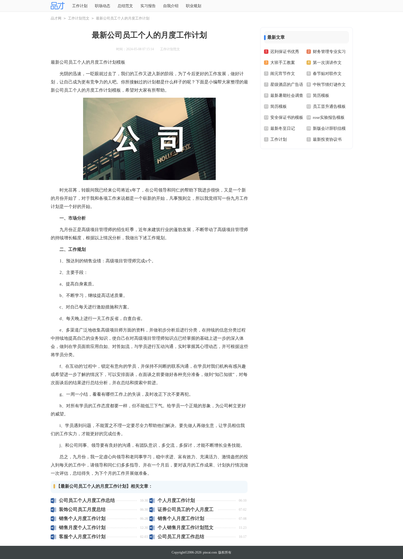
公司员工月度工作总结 (181, 536)
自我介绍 (170, 6)
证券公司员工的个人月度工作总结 (186, 509)
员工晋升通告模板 (329, 106)
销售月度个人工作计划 (82, 527)
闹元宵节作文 (282, 73)
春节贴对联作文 (327, 73)
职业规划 (193, 6)
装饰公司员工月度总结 (82, 509)
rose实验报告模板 (329, 117)
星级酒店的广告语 (286, 84)
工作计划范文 (78, 18)
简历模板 (321, 95)
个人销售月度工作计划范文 (186, 527)
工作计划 (79, 6)
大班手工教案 (282, 62)
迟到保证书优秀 (284, 51)
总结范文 (125, 6)
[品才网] (58, 6)
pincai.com (210, 552)
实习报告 (148, 6)
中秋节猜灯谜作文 (329, 84)
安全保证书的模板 (286, 117)
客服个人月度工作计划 (82, 536)
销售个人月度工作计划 (82, 518)
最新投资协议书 (327, 139)
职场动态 (102, 6)
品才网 (56, 18)
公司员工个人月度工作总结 (87, 500)
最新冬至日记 (282, 128)
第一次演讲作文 (327, 62)
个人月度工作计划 (176, 500)
